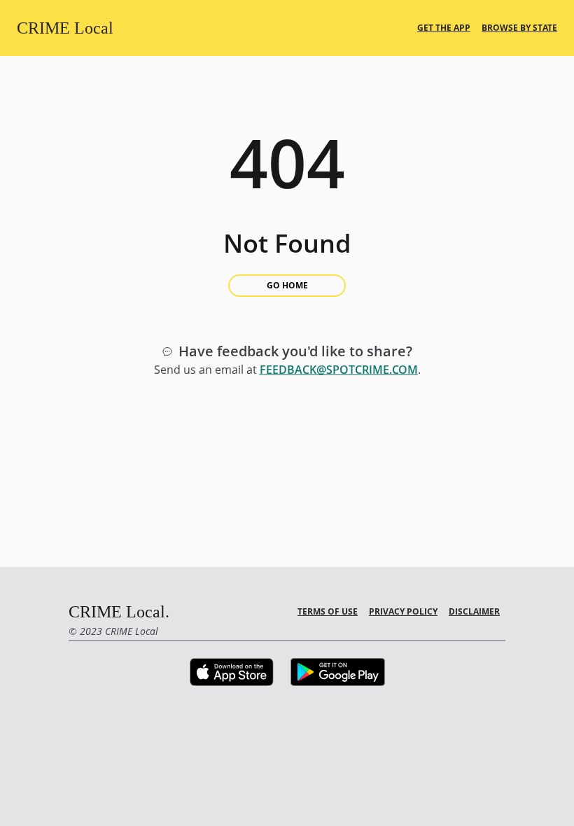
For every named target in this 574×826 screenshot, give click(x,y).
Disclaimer (474, 611)
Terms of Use (328, 611)
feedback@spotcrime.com (339, 369)
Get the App (443, 28)
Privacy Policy (403, 611)
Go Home (287, 285)
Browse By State (519, 28)
